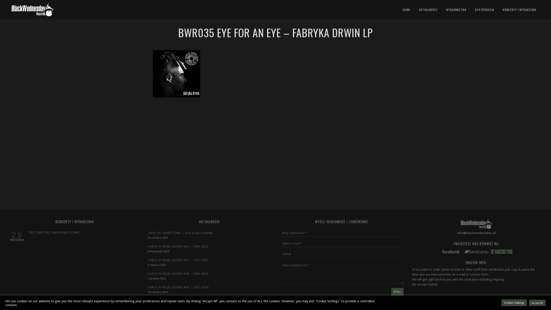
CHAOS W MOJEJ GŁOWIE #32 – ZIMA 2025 (177, 246)
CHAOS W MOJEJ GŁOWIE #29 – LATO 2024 (177, 287)
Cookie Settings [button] (514, 303)
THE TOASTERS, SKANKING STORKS (53, 232)
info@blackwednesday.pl (476, 233)
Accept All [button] (537, 302)
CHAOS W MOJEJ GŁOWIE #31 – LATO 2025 (177, 260)
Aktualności (428, 9)
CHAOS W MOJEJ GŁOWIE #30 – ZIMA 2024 (177, 273)
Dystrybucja (484, 9)
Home (406, 9)
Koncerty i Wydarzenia (519, 9)
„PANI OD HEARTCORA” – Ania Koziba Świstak (179, 233)
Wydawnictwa (456, 9)
